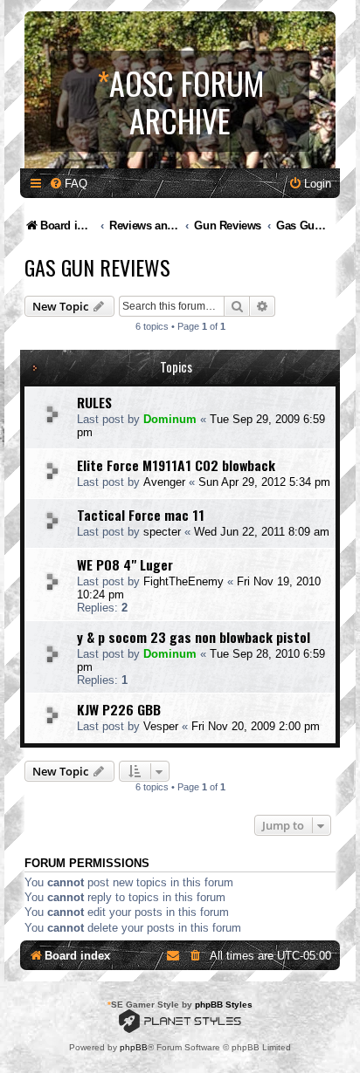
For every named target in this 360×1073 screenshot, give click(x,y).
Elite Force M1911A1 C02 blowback (176, 464)
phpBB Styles (224, 1004)
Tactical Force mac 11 (140, 514)
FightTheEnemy (183, 581)
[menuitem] (68, 183)
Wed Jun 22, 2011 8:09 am (261, 531)
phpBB (134, 1047)
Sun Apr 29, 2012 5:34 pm (264, 482)
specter (162, 531)
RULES (94, 402)
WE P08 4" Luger (125, 564)
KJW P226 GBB (119, 709)
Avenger (164, 482)
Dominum (170, 419)
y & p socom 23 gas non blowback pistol (193, 636)
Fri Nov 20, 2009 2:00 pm (255, 726)
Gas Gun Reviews (97, 267)
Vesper (160, 726)
